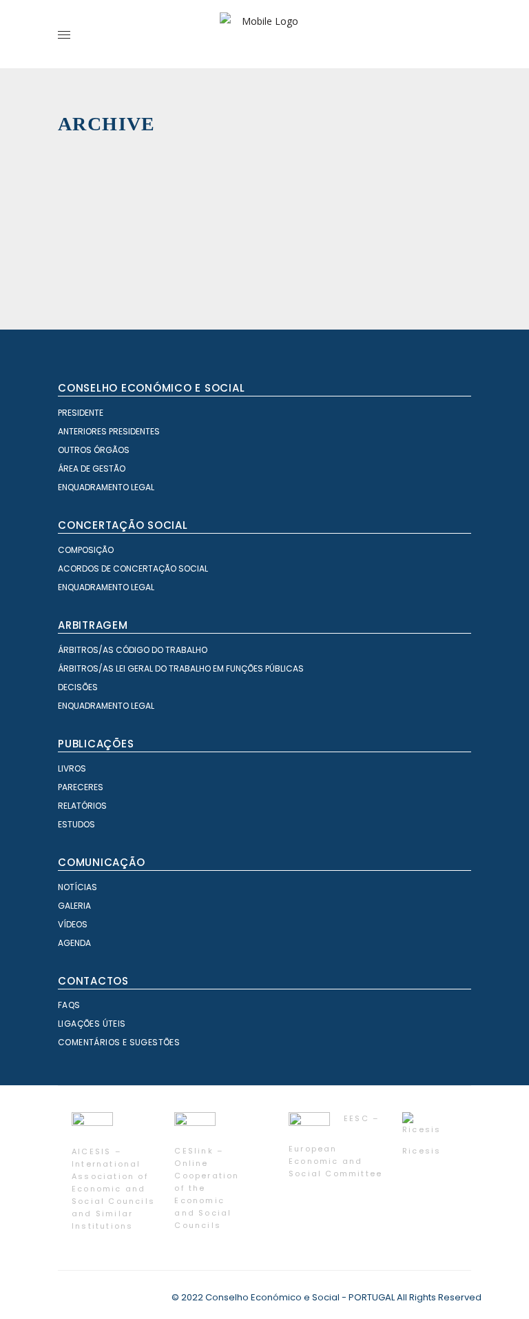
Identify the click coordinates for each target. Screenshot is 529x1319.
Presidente (80, 413)
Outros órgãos (93, 450)
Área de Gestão (91, 468)
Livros (72, 768)
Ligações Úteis (92, 1023)
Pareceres (80, 787)
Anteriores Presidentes (109, 431)
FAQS (69, 1005)
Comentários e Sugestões (119, 1042)
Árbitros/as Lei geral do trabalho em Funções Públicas (181, 668)
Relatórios (82, 806)
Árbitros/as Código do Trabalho (132, 650)
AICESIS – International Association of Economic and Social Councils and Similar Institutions (113, 1188)
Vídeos (72, 924)
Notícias (77, 887)
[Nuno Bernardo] (229, 243)
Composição (86, 550)
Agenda (74, 943)
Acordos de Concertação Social (133, 568)
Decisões (78, 687)
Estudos (76, 824)
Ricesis (421, 1150)
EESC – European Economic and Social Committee (335, 1146)
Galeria (74, 906)
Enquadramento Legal (106, 487)
